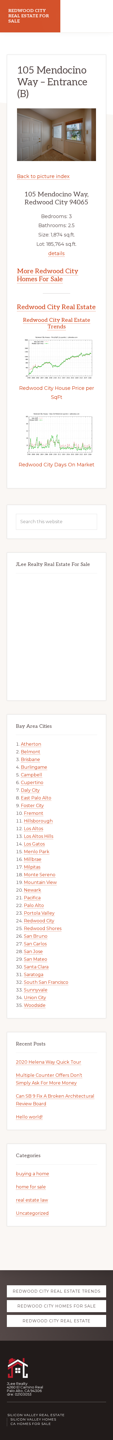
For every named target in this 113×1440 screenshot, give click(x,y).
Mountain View (40, 882)
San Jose (33, 951)
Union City (35, 997)
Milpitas (32, 867)
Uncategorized (32, 1213)
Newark (32, 890)
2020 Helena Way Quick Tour (48, 1062)
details (56, 253)
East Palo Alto (36, 798)
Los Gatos (34, 844)
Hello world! (29, 1117)
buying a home (32, 1173)
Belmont (30, 751)
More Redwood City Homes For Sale (47, 275)
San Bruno (35, 936)
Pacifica (32, 897)
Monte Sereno (39, 874)
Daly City (30, 790)
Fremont (33, 813)
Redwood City (39, 920)
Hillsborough (38, 821)
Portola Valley (39, 913)
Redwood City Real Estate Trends (56, 323)
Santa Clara (36, 967)
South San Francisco (46, 982)
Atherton (31, 744)
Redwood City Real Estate (56, 307)
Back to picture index (43, 176)
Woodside (35, 1005)
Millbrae (32, 859)
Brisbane (30, 759)
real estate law (32, 1200)
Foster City (32, 805)
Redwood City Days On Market (56, 465)
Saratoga (33, 974)
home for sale (31, 1187)
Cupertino (32, 782)
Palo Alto (34, 905)
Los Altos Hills (38, 836)
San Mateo (35, 959)
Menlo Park (36, 851)
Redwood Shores (42, 928)
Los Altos (33, 828)
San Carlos (35, 943)
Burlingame (34, 767)
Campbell (31, 774)
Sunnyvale (35, 990)
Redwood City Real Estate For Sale (28, 16)
